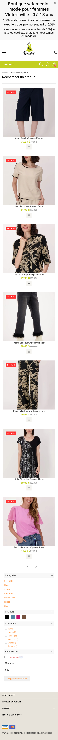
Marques (9, 663)
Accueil (5, 73)
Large (12, 632)
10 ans (12, 636)
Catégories (10, 575)
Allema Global (45, 733)
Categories (8, 64)
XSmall (12, 629)
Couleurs (9, 612)
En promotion (14, 657)
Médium (13, 639)
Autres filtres (11, 651)
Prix (7, 670)
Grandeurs (10, 623)
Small (12, 643)
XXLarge (13, 646)
